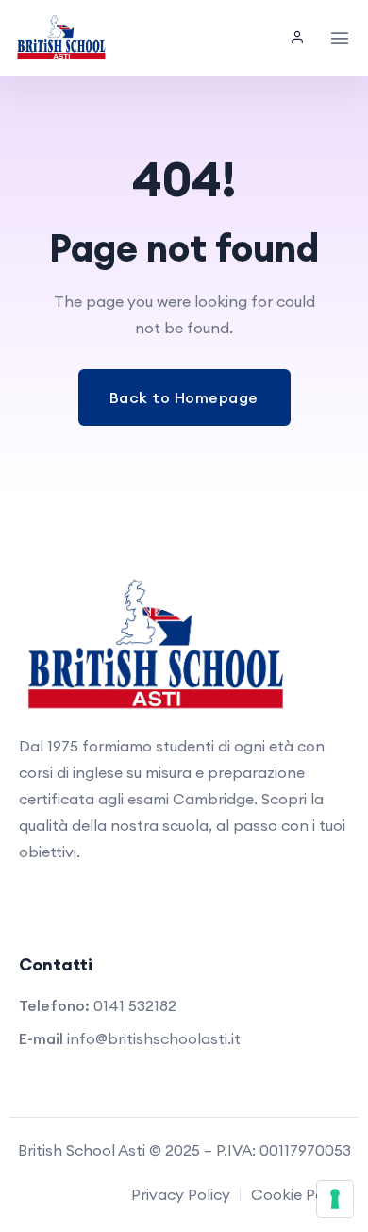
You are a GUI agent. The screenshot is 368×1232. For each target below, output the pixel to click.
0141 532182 (134, 1005)
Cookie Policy (299, 1194)
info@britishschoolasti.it (154, 1038)
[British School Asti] (61, 37)
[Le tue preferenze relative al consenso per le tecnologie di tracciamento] (335, 1199)
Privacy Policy (180, 1194)
